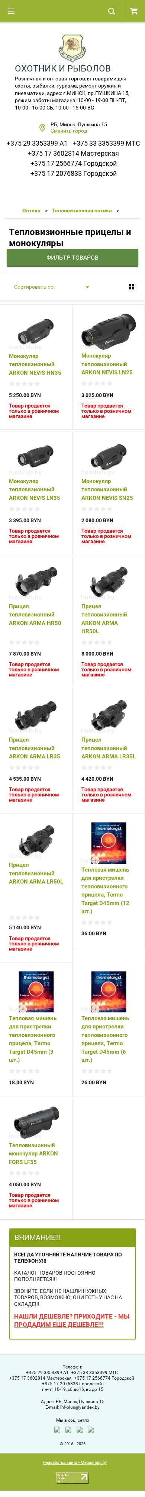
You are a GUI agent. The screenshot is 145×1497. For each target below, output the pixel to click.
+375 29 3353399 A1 (37, 143)
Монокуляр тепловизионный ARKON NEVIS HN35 (35, 364)
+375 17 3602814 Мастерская (73, 153)
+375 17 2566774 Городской (73, 163)
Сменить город (69, 131)
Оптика (31, 210)
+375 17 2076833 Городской (73, 173)
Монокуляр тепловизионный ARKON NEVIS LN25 (107, 364)
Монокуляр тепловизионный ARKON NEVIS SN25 (107, 489)
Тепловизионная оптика (82, 210)
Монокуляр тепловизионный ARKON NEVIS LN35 (34, 489)
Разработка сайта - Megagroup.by (75, 1462)
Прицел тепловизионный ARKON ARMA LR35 (34, 748)
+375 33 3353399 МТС (106, 143)
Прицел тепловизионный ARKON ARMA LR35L (108, 748)
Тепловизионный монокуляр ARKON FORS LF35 (33, 1153)
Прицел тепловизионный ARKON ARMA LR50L (36, 873)
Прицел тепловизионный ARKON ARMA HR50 (35, 615)
